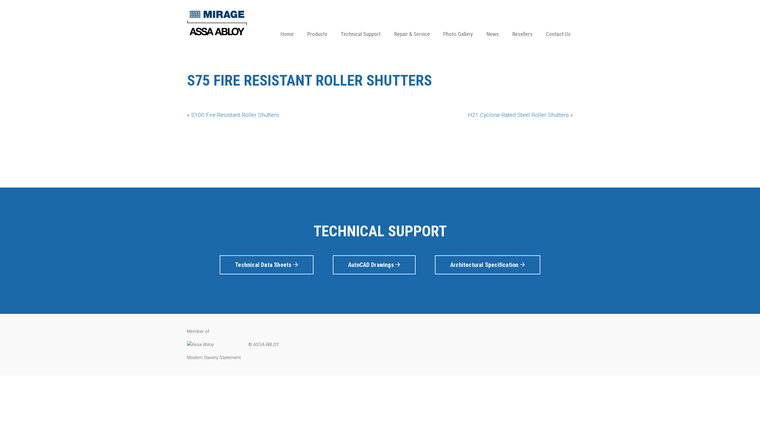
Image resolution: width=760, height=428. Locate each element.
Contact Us (558, 34)
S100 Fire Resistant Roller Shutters (235, 114)
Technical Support (361, 34)
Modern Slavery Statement (214, 357)
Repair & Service (412, 34)
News (493, 34)
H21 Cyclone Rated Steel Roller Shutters (518, 114)
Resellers (522, 34)
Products (317, 34)
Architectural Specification (485, 264)
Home (287, 34)
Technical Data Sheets (264, 264)
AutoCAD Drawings (371, 264)
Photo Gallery (458, 34)
